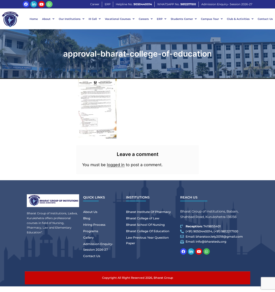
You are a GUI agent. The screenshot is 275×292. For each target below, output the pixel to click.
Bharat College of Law (142, 218)
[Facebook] (26, 4)
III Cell (93, 18)
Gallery (88, 237)
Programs (90, 231)
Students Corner (182, 18)
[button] (48, 19)
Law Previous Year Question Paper (147, 240)
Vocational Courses (118, 18)
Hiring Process (94, 225)
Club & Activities (238, 18)
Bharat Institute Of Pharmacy (148, 212)
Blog (86, 218)
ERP (159, 18)
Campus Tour (210, 18)
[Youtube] (41, 4)
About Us (90, 212)
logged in (116, 164)
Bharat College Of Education (147, 231)
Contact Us (265, 18)
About (46, 18)
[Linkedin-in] (33, 4)
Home (34, 18)
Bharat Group (163, 278)
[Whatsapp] (49, 4)
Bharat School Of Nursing (145, 225)
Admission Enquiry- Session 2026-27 (98, 246)
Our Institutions (70, 18)
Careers (144, 18)
